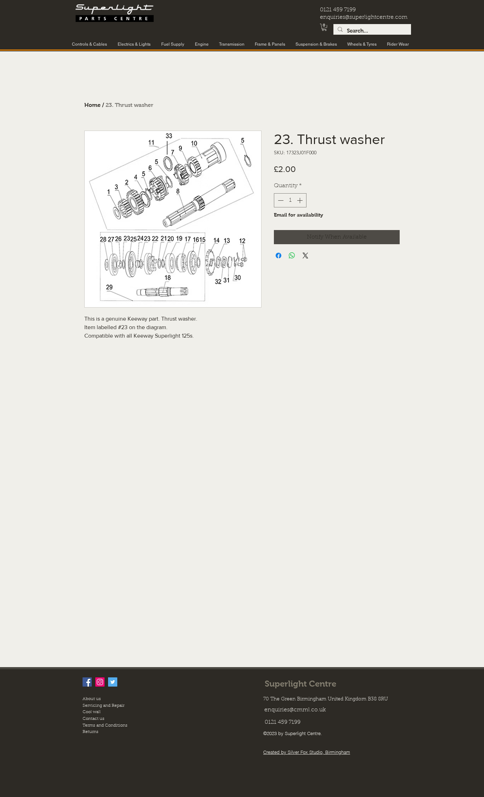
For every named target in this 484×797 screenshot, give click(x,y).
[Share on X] (305, 255)
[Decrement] (280, 200)
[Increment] (300, 200)
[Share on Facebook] (278, 255)
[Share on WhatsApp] (292, 255)
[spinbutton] (290, 200)
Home (92, 105)
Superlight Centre (300, 683)
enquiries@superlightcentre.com (363, 17)
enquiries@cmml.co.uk (295, 710)
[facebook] (87, 682)
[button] (324, 27)
